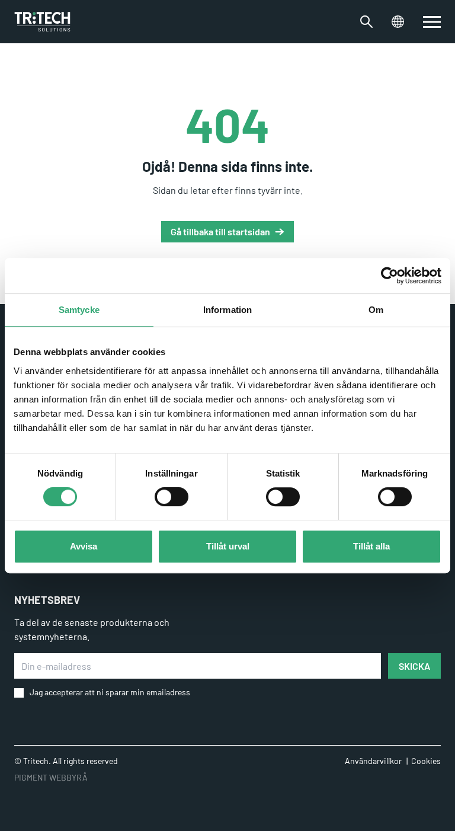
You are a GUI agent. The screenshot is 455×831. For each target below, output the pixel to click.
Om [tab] (376, 310)
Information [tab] (227, 310)
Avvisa (83, 546)
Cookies (426, 761)
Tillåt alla (371, 546)
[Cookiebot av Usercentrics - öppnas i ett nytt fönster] (389, 276)
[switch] (171, 496)
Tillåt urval (227, 546)
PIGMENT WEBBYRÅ (51, 777)
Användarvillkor (373, 761)
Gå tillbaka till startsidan (220, 231)
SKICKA (414, 666)
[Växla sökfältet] (366, 21)
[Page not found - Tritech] (42, 21)
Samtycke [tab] (79, 310)
